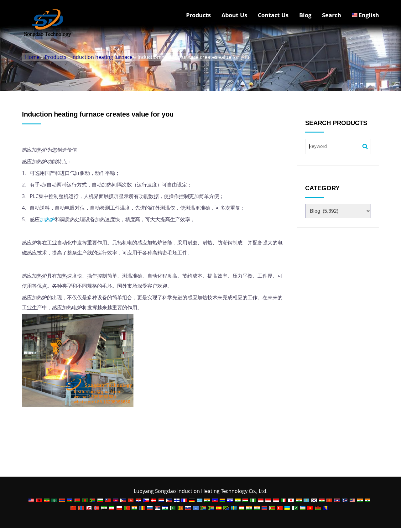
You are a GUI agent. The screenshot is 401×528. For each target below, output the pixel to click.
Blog (305, 15)
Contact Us (273, 15)
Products (198, 15)
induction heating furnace (102, 57)
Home (32, 57)
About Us (234, 15)
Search (331, 15)
